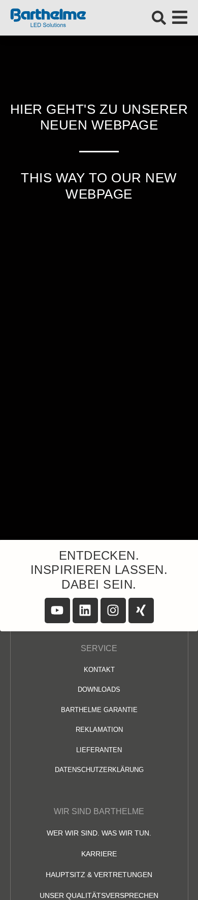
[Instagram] (113, 610)
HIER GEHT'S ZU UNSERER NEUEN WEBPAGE (99, 117)
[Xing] (141, 610)
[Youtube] (57, 610)
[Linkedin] (85, 610)
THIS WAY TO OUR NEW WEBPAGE (99, 185)
